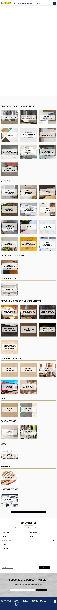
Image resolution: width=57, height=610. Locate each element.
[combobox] (28, 540)
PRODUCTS (29, 3)
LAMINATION (23, 3)
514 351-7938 (43, 601)
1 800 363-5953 (35, 601)
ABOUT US (16, 3)
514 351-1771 (25, 601)
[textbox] (28, 541)
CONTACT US (37, 3)
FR (54, 3)
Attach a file (7, 567)
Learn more (28, 512)
